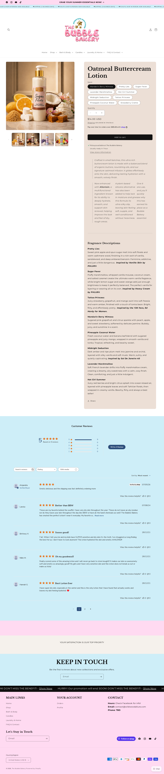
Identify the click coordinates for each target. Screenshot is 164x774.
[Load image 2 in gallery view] (32, 139)
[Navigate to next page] (90, 609)
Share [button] (93, 401)
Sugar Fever (141, 87)
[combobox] (46, 469)
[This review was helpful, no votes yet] (143, 496)
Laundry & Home (13, 720)
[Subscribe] (100, 676)
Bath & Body (11, 712)
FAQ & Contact (12, 724)
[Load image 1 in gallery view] (18, 139)
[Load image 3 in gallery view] (47, 139)
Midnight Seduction (99, 97)
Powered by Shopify (33, 768)
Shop (8, 707)
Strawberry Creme (129, 103)
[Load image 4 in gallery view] (61, 139)
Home (8, 703)
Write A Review (116, 447)
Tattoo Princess (122, 97)
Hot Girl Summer (126, 92)
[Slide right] (71, 139)
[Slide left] (8, 139)
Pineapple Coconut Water (102, 103)
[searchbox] (22, 469)
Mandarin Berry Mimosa (101, 87)
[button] (8, 29)
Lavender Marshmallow (101, 92)
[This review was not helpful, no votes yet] (148, 496)
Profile (60, 707)
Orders (60, 703)
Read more (99, 515)
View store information (100, 152)
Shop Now (38, 688)
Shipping (91, 123)
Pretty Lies (124, 87)
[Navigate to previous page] (73, 609)
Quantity (91, 108)
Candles (9, 716)
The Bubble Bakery (19, 768)
